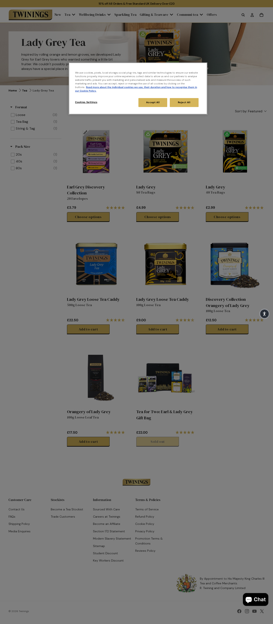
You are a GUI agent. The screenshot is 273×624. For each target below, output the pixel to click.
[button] (264, 314)
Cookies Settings (86, 102)
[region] (138, 88)
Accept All (153, 102)
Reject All (184, 102)
